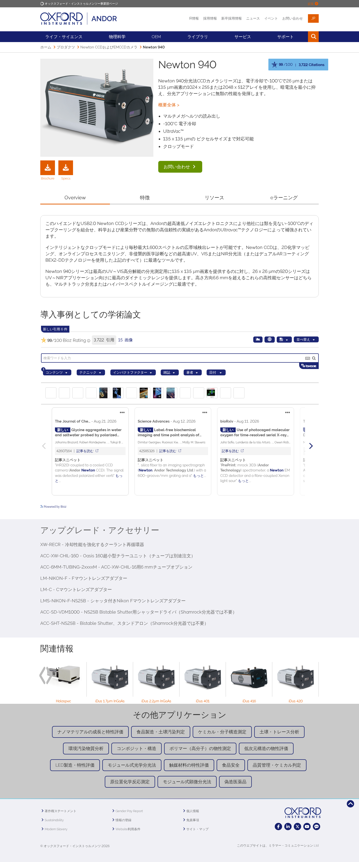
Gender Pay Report (129, 811)
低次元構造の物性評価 (266, 748)
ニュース (253, 18)
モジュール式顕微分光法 (187, 781)
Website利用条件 (128, 829)
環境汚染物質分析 (86, 748)
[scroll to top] (350, 803)
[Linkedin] (288, 826)
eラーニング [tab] (284, 198)
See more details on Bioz (302, 511)
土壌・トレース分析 (279, 731)
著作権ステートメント (60, 811)
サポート (285, 36)
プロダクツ (66, 47)
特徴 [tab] (145, 198)
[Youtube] (307, 826)
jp (313, 18)
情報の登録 (123, 820)
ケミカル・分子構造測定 (222, 731)
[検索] (302, 36)
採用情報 (210, 18)
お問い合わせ (292, 18)
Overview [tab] (75, 198)
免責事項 (192, 820)
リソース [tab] (214, 198)
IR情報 (194, 18)
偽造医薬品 (235, 781)
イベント (271, 18)
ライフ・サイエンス (64, 36)
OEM (156, 36)
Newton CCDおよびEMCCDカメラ (108, 47)
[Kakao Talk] (316, 826)
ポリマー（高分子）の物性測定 (200, 748)
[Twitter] (297, 826)
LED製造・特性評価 (75, 765)
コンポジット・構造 (136, 748)
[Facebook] (278, 826)
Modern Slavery (56, 829)
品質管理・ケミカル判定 (277, 765)
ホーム (45, 47)
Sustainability (54, 820)
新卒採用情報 (231, 18)
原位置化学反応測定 (130, 781)
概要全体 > (168, 104)
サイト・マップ (197, 829)
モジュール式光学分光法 (132, 765)
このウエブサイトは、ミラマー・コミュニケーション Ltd (278, 845)
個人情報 (192, 811)
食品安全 (231, 765)
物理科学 (117, 36)
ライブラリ (197, 36)
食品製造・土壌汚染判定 (161, 731)
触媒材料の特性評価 (189, 765)
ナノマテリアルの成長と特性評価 (90, 731)
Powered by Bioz (279, 75)
